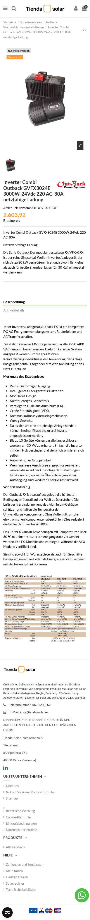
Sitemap (12, 798)
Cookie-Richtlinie (18, 817)
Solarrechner (15, 883)
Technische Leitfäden (21, 889)
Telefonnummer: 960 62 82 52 (30, 705)
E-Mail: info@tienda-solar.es (29, 712)
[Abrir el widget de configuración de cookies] (7, 912)
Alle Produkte (16, 847)
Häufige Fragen (17, 877)
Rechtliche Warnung (20, 811)
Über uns (12, 786)
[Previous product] (83, 30)
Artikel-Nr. (11, 208)
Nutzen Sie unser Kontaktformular (30, 792)
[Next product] (86, 30)
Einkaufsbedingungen (21, 823)
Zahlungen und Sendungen (24, 864)
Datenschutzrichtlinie (21, 830)
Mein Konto (14, 871)
